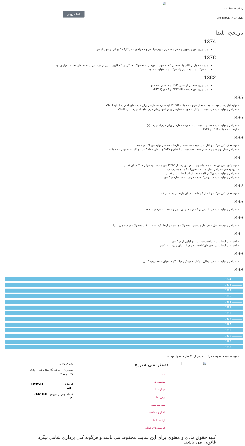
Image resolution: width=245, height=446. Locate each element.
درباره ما (160, 389)
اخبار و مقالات (157, 412)
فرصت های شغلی (155, 427)
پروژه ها (160, 397)
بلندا (163, 374)
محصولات (159, 381)
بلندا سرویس (158, 404)
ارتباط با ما (159, 420)
